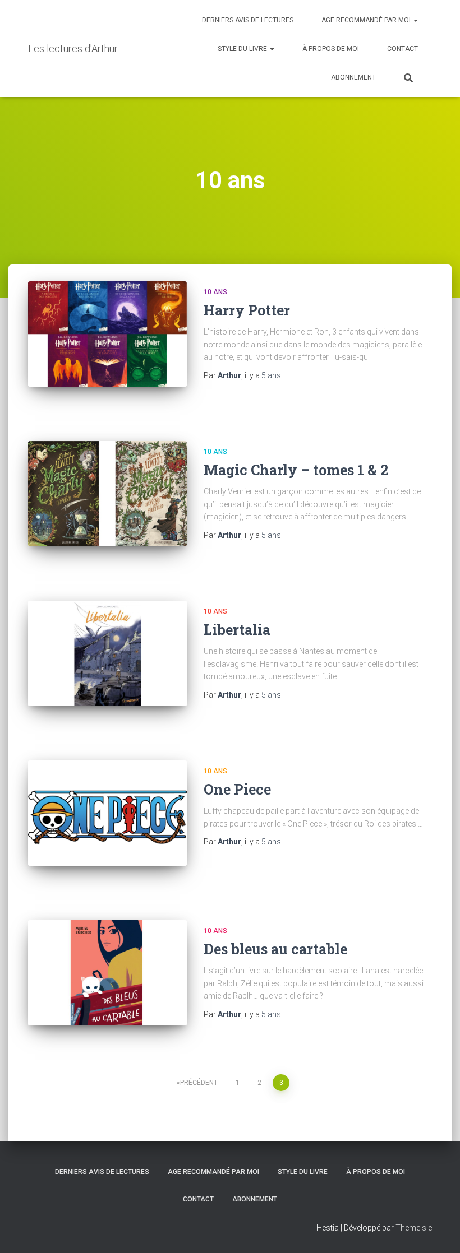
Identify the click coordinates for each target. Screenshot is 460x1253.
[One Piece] (107, 813)
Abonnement (353, 77)
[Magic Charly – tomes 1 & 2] (107, 493)
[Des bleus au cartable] (107, 972)
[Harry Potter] (107, 334)
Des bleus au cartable (275, 949)
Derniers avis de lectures (247, 20)
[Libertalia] (107, 653)
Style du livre (243, 49)
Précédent (199, 1083)
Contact (402, 49)
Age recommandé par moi (366, 20)
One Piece (237, 789)
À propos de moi (330, 49)
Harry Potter (247, 310)
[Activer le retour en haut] (438, 1231)
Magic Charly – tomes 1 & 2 (296, 470)
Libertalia (237, 629)
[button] (415, 20)
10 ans (215, 292)
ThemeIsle (413, 1227)
